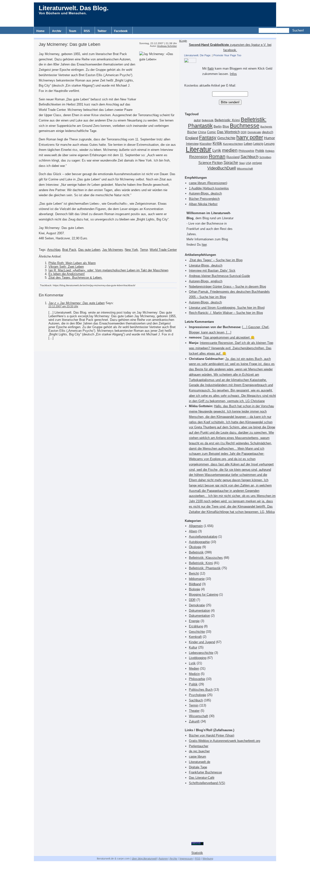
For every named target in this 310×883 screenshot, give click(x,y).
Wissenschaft (245, 168)
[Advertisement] (155, 36)
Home (40, 31)
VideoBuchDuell (221, 168)
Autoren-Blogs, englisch (205, 281)
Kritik (217, 143)
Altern (193, 531)
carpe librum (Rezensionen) (208, 183)
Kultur (193, 647)
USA (248, 163)
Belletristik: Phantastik (205, 568)
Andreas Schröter (167, 46)
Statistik (197, 853)
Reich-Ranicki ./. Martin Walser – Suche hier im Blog (226, 313)
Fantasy (207, 137)
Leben (248, 144)
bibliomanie (197, 579)
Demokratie (254, 132)
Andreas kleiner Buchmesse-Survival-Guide (219, 276)
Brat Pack (69, 249)
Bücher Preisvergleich (204, 199)
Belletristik (208, 120)
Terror (144, 249)
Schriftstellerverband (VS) (207, 783)
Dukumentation (199, 615)
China (202, 132)
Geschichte (226, 138)
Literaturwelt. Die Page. (197, 55)
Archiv (56, 31)
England (191, 138)
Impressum (186, 858)
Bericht (194, 573)
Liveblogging (197, 658)
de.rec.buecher (199, 751)
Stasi (242, 163)
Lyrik (216, 150)
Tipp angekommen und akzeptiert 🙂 (229, 337)
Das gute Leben (89, 249)
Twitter (102, 31)
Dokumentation (199, 610)
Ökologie (195, 547)
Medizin (194, 674)
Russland (233, 157)
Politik (259, 151)
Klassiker (206, 144)
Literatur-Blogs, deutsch (205, 265)
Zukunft (194, 721)
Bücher (192, 132)
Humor (269, 138)
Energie (194, 621)
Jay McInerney (112, 249)
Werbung (207, 858)
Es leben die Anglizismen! (66, 274)
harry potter (249, 137)
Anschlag (53, 249)
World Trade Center (163, 249)
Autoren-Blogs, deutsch (205, 193)
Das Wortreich (228, 132)
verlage (257, 163)
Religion (269, 150)
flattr (211, 68)
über (144, 858)
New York (131, 249)
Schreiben (265, 157)
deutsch (267, 132)
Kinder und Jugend (202, 642)
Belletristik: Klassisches (206, 557)
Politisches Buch (201, 689)
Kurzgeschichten (233, 143)
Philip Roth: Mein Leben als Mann (72, 263)
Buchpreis (266, 126)
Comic (211, 132)
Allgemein (196, 526)
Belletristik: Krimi (227, 120)
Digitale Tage (198, 767)
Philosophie (246, 151)
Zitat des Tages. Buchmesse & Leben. (75, 277)
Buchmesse (244, 125)
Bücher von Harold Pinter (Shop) (211, 735)
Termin (193, 705)
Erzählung (196, 626)
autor (197, 120)
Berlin (218, 126)
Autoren (163, 858)
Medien (194, 668)
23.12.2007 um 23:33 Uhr (63, 306)
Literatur (198, 149)
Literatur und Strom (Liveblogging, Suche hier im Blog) (227, 307)
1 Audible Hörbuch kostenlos (209, 188)
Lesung (269, 144)
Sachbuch (249, 156)
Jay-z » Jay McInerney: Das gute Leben (76, 303)
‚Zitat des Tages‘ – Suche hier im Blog (215, 260)
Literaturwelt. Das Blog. (73, 8)
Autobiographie (199, 542)
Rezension (198, 156)
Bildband (195, 584)
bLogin (183, 40)
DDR (244, 132)
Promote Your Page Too (227, 55)
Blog (226, 126)
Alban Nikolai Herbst (203, 204)
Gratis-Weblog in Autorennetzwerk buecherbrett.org (224, 741)
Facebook (121, 31)
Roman (217, 156)
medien (230, 150)
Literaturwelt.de (199, 762)
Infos (233, 74)
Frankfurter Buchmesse (205, 772)
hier (204, 244)
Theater (194, 711)
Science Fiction (210, 163)
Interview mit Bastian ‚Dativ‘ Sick (212, 270)
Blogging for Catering (203, 594)
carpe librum (197, 756)
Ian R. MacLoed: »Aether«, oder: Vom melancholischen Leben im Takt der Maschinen (108, 270)
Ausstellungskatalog (203, 536)
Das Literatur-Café (201, 777)
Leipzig (258, 144)
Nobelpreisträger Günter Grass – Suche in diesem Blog (227, 286)
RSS (87, 31)
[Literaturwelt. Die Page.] (230, 60)
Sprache (231, 162)
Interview (192, 144)
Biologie (194, 589)
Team (72, 31)
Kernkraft (195, 637)
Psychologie (197, 695)
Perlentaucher (198, 746)
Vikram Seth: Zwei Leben (66, 266)
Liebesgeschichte (201, 653)
